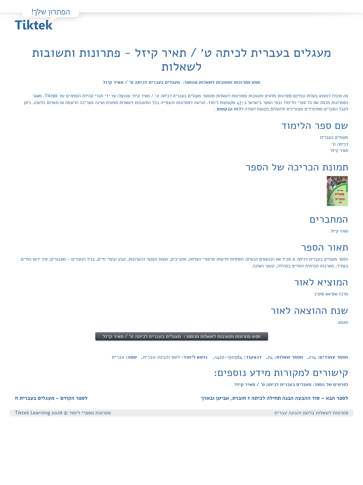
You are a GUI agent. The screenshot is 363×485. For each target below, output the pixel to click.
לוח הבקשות (228, 109)
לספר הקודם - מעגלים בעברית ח (51, 398)
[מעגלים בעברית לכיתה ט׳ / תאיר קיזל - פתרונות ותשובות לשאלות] (337, 190)
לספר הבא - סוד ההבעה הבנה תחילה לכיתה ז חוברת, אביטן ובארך (274, 398)
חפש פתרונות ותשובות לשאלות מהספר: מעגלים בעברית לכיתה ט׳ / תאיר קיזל (181, 82)
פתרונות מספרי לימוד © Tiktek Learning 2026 (63, 412)
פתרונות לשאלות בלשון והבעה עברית (311, 412)
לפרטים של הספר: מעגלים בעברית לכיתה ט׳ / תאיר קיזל (291, 384)
